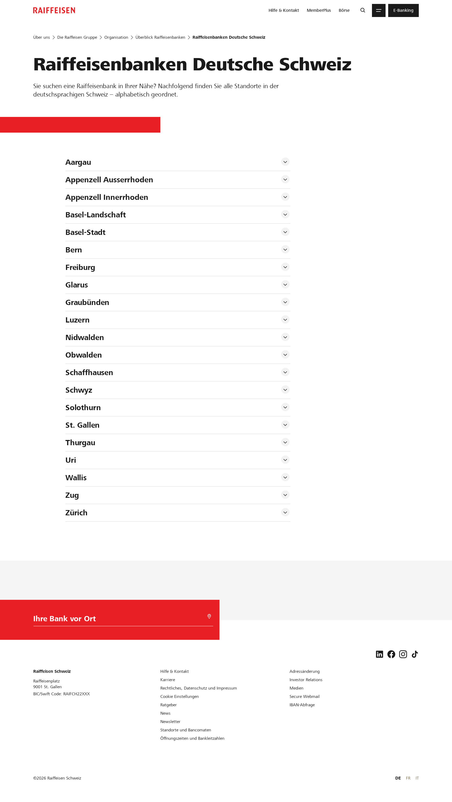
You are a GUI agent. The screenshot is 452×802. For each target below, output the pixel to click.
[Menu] (379, 10)
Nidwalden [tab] (84, 337)
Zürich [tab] (76, 512)
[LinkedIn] (379, 654)
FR (408, 778)
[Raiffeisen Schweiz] (54, 10)
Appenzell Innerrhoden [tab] (106, 197)
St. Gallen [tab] (82, 425)
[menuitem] (284, 10)
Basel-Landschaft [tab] (95, 214)
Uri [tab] (70, 460)
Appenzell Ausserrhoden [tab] (109, 179)
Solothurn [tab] (83, 407)
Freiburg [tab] (80, 267)
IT (417, 778)
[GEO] (209, 616)
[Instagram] (403, 654)
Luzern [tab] (77, 319)
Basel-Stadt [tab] (85, 232)
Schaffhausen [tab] (89, 372)
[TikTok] (415, 654)
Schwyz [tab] (78, 390)
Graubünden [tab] (87, 302)
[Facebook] (391, 654)
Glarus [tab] (76, 284)
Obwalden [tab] (83, 355)
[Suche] (362, 10)
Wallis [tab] (76, 477)
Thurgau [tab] (80, 442)
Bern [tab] (73, 249)
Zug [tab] (72, 495)
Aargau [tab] (78, 162)
